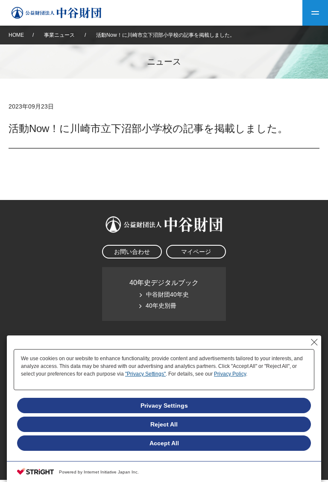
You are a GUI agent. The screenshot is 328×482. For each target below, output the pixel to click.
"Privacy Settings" (145, 374)
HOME (16, 35)
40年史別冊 (161, 305)
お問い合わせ (132, 251)
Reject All (164, 424)
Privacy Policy (230, 374)
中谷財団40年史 (167, 294)
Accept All (164, 443)
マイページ (196, 251)
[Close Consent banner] (314, 342)
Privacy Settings (164, 405)
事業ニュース (60, 35)
